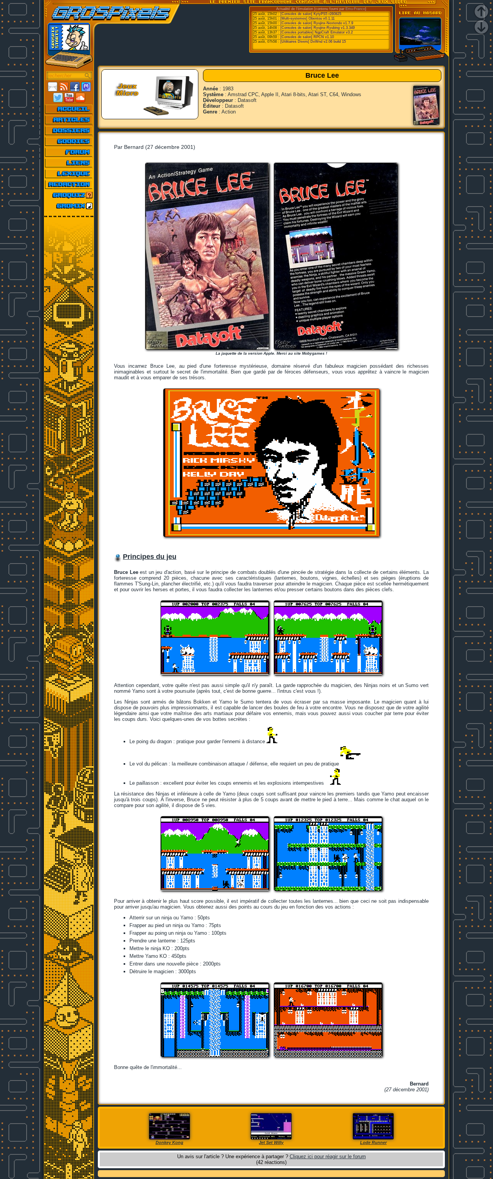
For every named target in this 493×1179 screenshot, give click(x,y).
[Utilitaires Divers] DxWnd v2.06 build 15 (313, 41)
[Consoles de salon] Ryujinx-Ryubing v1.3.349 (317, 28)
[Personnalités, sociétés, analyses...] (69, 130)
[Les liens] (69, 162)
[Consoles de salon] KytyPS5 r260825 (310, 14)
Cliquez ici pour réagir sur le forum (328, 1156)
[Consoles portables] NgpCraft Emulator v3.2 (316, 32)
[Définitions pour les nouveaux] (69, 173)
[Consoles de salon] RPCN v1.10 (307, 37)
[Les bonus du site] (69, 141)
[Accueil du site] (69, 108)
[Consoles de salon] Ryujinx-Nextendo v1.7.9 (316, 23)
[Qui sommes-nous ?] (69, 184)
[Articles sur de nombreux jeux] (69, 119)
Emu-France (355, 9)
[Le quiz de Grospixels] (69, 195)
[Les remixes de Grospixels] (69, 205)
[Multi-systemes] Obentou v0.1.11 (307, 18)
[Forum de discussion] (69, 152)
